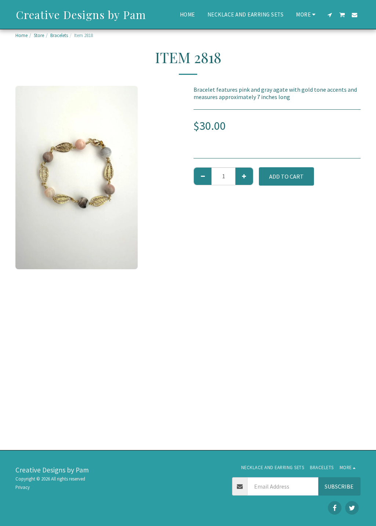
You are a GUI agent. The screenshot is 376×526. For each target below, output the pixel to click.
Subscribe (339, 486)
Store (39, 35)
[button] (330, 15)
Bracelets (59, 35)
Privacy (22, 487)
